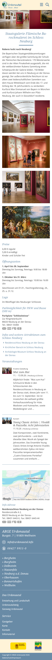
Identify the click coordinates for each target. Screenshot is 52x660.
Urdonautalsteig (10, 604)
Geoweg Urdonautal (12, 609)
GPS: (19, 328)
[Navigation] (41, 4)
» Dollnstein (9, 565)
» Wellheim (8, 585)
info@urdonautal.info (20, 542)
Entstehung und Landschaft (16, 600)
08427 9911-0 (17, 548)
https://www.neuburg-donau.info (9, 328)
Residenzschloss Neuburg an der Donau (24, 342)
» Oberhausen (10, 577)
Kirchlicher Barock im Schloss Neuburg (24, 347)
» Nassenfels (9, 569)
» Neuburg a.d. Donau (15, 573)
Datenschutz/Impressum (11, 658)
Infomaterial (8, 634)
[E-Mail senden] (4, 328)
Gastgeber (7, 621)
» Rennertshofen (12, 581)
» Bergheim (9, 558)
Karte (5, 625)
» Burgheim (9, 561)
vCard (14, 328)
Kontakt (6, 630)
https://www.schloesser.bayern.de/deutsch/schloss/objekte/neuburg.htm (9, 522)
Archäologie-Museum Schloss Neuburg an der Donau (25, 354)
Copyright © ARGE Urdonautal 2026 (16, 655)
